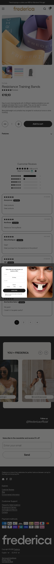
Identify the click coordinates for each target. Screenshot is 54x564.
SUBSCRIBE (14, 290)
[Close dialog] (50, 269)
